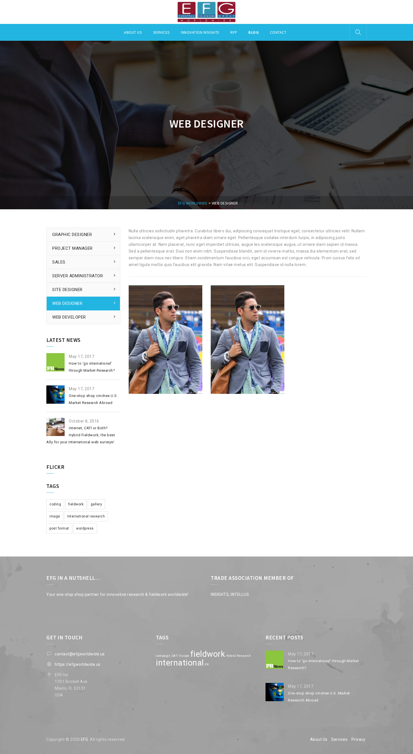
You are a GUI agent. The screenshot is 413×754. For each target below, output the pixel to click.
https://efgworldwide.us (78, 664)
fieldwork (76, 504)
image (54, 516)
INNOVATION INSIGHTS (200, 32)
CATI (174, 656)
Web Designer (67, 303)
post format (59, 528)
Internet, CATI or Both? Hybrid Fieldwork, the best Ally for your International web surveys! (80, 435)
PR (207, 664)
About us (133, 32)
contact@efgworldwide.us (80, 654)
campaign (163, 656)
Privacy (358, 739)
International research (86, 516)
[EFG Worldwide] (206, 12)
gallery (96, 504)
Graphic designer (72, 234)
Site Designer (67, 289)
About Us (319, 739)
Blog (253, 32)
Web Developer (69, 317)
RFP (233, 32)
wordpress (85, 528)
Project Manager (72, 248)
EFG (84, 739)
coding (55, 504)
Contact (278, 32)
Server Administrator (77, 275)
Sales (58, 262)
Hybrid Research (238, 656)
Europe (184, 656)
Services (161, 32)
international (180, 662)
